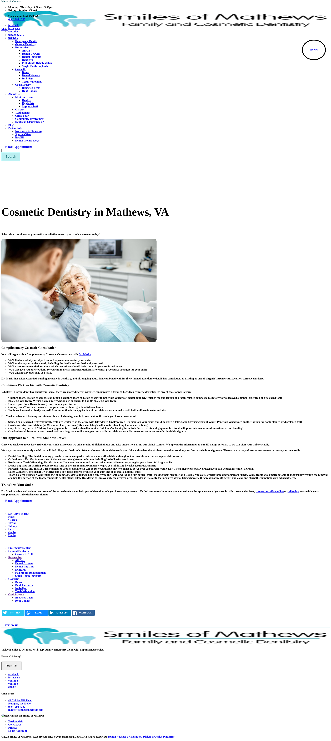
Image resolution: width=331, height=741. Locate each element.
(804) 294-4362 (16, 706)
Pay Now (314, 50)
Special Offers (23, 134)
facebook (13, 25)
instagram (14, 28)
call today (293, 491)
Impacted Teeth (31, 87)
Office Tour (22, 115)
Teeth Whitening (32, 81)
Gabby (12, 532)
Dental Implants (31, 56)
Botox (25, 72)
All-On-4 (27, 50)
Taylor (12, 522)
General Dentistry (25, 44)
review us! (12, 625)
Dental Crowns (31, 53)
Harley (12, 535)
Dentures (27, 59)
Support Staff (30, 106)
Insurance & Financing (28, 131)
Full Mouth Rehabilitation (37, 63)
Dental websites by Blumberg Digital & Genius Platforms (141, 736)
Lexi (10, 529)
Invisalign (27, 78)
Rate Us (12, 666)
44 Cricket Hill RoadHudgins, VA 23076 (20, 702)
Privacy (12, 727)
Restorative (21, 47)
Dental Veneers (31, 75)
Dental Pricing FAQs (27, 140)
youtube (13, 31)
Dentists (26, 100)
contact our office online (270, 491)
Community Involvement (29, 118)
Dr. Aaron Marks (18, 513)
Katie (11, 516)
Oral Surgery (23, 84)
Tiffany (12, 526)
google (12, 37)
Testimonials (22, 112)
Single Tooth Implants (35, 66)
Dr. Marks (85, 354)
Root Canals (29, 90)
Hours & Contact (11, 1)
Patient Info (15, 128)
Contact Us (14, 724)
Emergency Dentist (19, 547)
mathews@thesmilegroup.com (25, 709)
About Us (13, 94)
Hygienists (28, 103)
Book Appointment (18, 147)
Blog (11, 125)
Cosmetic (20, 69)
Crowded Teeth (24, 554)
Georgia (13, 519)
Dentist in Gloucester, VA (29, 121)
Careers (19, 109)
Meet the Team (24, 97)
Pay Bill (19, 137)
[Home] (165, 643)
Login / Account (17, 730)
